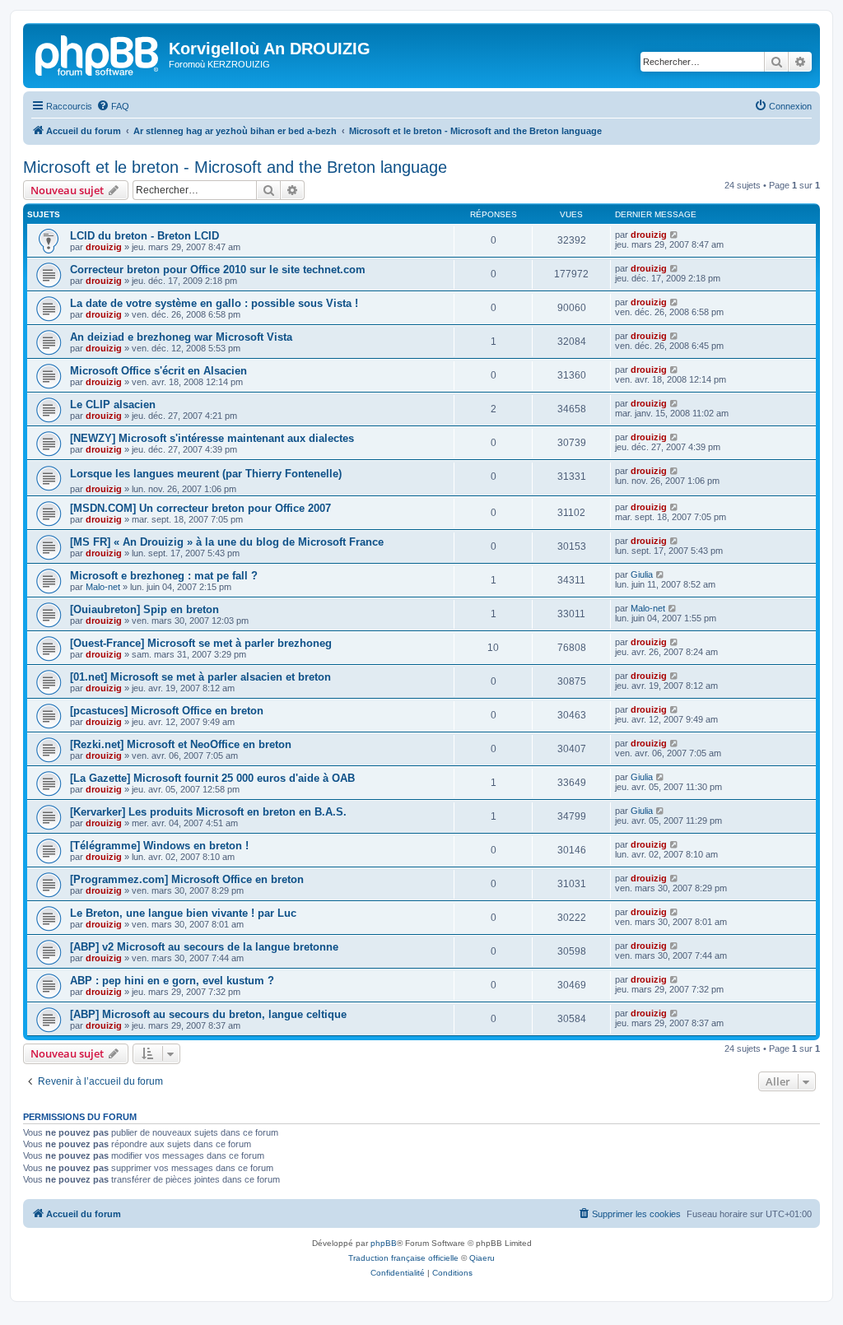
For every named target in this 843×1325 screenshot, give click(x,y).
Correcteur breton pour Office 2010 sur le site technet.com (218, 269)
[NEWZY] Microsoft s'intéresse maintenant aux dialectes (212, 438)
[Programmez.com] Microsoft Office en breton (187, 879)
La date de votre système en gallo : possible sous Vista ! (214, 303)
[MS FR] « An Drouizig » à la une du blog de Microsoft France (227, 542)
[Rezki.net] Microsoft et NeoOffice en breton (180, 744)
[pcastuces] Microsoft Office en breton (166, 710)
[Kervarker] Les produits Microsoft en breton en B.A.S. (208, 812)
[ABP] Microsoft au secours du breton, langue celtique (208, 1014)
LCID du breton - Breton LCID (144, 236)
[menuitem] (112, 106)
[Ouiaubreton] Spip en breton (144, 609)
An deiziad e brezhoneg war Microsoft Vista (181, 337)
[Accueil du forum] (98, 53)
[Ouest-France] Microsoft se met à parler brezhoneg (201, 643)
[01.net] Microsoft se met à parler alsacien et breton (200, 677)
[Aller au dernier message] (674, 234)
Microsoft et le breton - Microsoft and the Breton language (235, 167)
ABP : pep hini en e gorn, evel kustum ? (172, 980)
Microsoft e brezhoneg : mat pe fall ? (164, 576)
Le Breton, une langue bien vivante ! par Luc (183, 913)
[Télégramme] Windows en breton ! (159, 845)
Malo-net (103, 587)
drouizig (104, 247)
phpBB (383, 1243)
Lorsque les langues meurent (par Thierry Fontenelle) (206, 473)
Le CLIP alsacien (113, 404)
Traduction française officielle (403, 1257)
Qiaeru (482, 1257)
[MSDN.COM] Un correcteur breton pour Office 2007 (200, 508)
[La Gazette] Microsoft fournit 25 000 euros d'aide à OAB (212, 778)
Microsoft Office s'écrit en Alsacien (158, 371)
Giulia (642, 574)
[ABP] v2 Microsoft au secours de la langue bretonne (204, 947)
